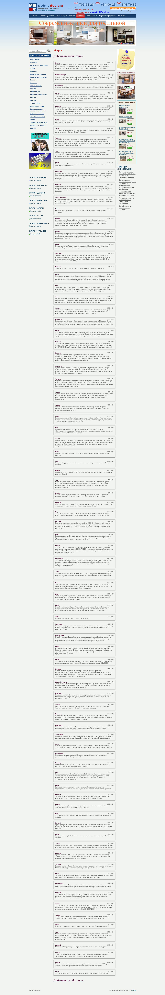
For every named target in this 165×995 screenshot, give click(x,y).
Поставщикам (91, 16)
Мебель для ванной (37, 125)
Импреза (133, 990)
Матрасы (33, 83)
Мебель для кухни (37, 106)
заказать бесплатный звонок (122, 8)
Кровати (33, 80)
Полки (32, 120)
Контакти (121, 16)
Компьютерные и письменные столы (37, 110)
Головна (34, 16)
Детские (33, 89)
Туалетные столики (37, 117)
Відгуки (80, 16)
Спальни (33, 71)
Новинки (33, 62)
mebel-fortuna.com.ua (46, 10)
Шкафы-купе (35, 91)
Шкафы (33, 97)
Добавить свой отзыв (68, 56)
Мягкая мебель (36, 86)
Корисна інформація (107, 16)
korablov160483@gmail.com (100, 12)
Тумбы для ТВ (35, 103)
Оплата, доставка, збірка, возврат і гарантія (57, 16)
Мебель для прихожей (39, 65)
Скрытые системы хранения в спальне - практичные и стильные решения (127, 174)
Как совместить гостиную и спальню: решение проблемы (127, 193)
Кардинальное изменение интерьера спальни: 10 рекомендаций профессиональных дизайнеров (127, 184)
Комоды (33, 100)
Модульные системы (38, 77)
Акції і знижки (35, 59)
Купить (130, 113)
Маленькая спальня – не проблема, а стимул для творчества (127, 200)
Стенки (32, 68)
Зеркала (33, 128)
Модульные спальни (38, 74)
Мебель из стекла (37, 114)
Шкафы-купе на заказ (38, 94)
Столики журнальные (38, 122)
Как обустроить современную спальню (125, 208)
